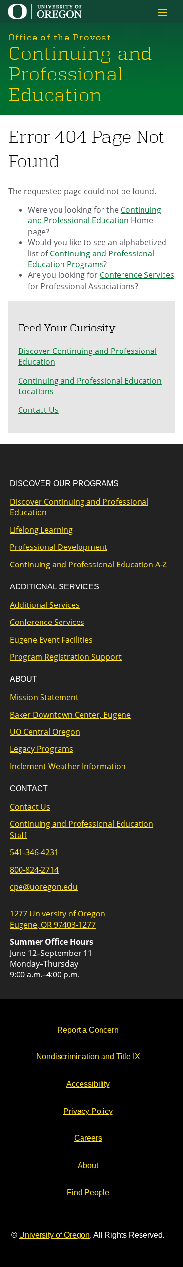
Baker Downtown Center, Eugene (70, 714)
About (88, 1165)
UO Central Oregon (45, 731)
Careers (88, 1138)
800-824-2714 (34, 869)
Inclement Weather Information (68, 766)
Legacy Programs (41, 748)
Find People (88, 1193)
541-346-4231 (34, 852)
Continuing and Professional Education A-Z (88, 564)
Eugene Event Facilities (51, 639)
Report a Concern (88, 1030)
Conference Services (137, 275)
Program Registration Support (66, 656)
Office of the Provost (60, 37)
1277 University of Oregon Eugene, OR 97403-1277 (57, 919)
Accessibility (88, 1084)
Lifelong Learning (41, 530)
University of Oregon (54, 1235)
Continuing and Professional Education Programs (91, 259)
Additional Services (45, 605)
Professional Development (58, 547)
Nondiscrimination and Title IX (88, 1057)
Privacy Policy (88, 1111)
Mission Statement (44, 697)
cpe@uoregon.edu (44, 886)
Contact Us (38, 410)
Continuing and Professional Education (80, 74)
